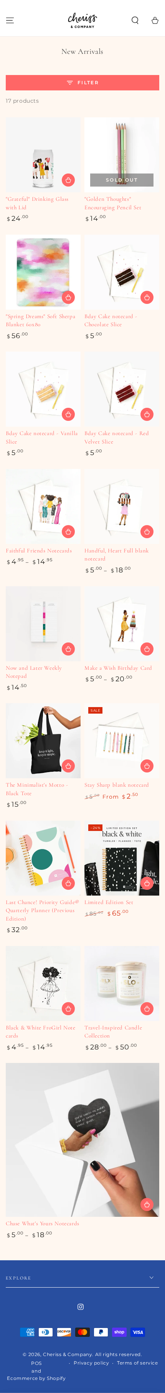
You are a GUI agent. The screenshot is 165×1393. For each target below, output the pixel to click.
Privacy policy (91, 1363)
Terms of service (137, 1363)
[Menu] (10, 20)
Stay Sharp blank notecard (116, 784)
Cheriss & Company (67, 1354)
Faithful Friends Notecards (39, 550)
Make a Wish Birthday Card (118, 667)
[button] (135, 20)
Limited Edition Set (108, 902)
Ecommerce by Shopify (36, 1378)
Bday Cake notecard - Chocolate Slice (110, 320)
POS (36, 1363)
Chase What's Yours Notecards (42, 1223)
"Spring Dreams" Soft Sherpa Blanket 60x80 (40, 320)
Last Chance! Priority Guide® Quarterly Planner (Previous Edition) (42, 910)
